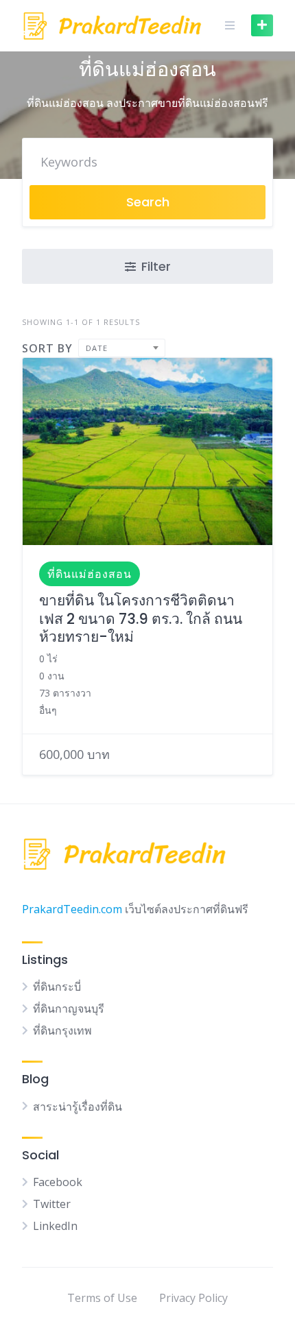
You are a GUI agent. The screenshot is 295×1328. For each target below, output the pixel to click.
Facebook (57, 1182)
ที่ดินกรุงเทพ (62, 1030)
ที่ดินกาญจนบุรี (68, 1008)
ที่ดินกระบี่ (57, 986)
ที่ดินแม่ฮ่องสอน (89, 573)
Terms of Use (102, 1297)
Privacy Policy (193, 1297)
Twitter (52, 1203)
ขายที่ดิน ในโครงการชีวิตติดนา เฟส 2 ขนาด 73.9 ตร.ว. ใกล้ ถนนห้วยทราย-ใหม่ (140, 618)
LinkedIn (55, 1225)
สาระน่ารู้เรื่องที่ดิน (77, 1106)
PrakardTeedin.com (72, 909)
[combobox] (121, 348)
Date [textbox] (97, 348)
